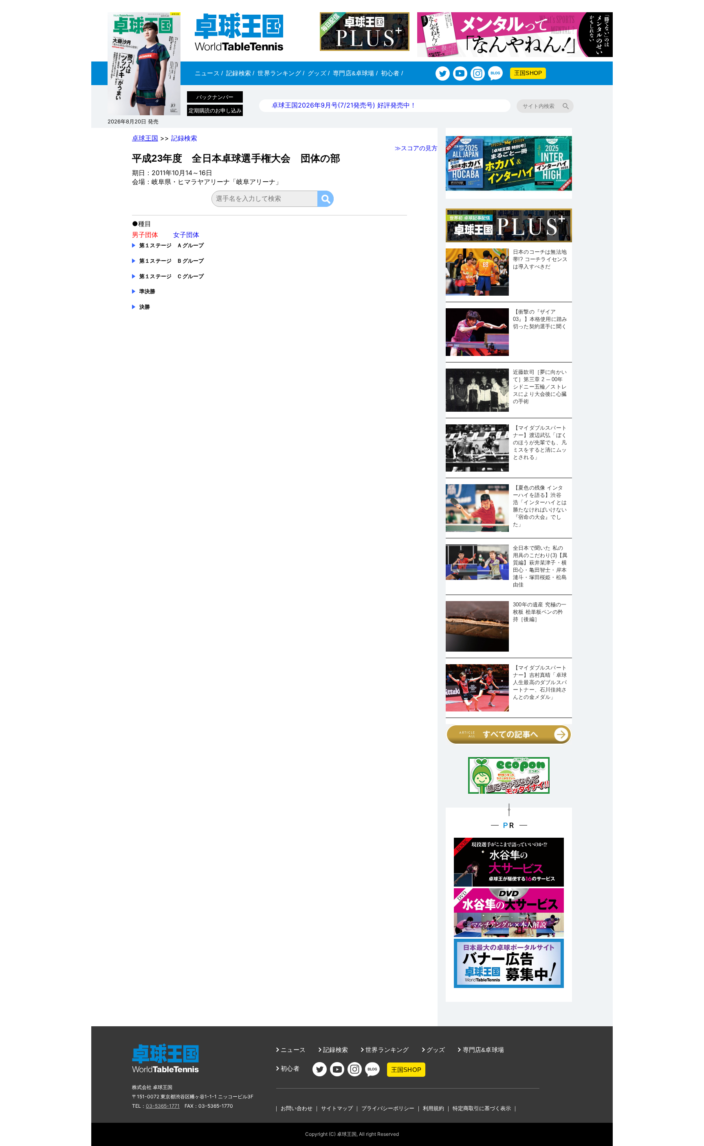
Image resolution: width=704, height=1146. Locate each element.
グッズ (319, 73)
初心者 (392, 73)
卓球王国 (145, 138)
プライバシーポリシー (387, 1108)
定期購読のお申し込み (215, 110)
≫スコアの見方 (416, 148)
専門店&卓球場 (355, 73)
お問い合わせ (296, 1108)
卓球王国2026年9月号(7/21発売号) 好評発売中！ (344, 105)
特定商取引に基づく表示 (482, 1108)
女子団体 (186, 235)
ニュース (209, 73)
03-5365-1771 (163, 1106)
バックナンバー (214, 97)
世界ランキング (280, 73)
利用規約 (433, 1108)
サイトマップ (337, 1108)
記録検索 (240, 73)
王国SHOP (528, 73)
